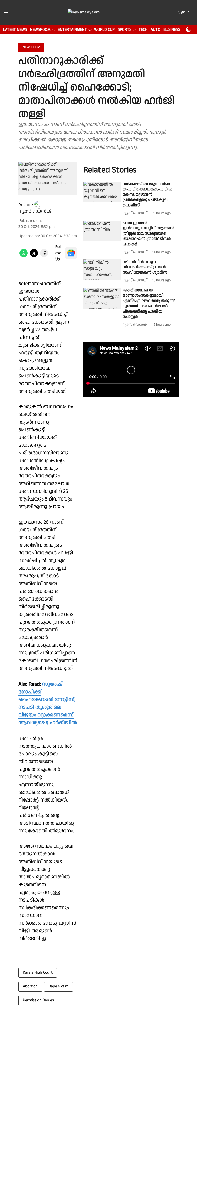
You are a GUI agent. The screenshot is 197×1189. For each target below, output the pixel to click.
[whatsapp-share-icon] (23, 256)
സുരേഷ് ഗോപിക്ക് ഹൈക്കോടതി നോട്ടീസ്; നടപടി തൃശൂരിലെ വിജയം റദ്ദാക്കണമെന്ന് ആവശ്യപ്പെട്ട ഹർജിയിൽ (47, 703)
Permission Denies (38, 1000)
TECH (143, 30)
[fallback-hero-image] (102, 192)
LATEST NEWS (15, 30)
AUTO (155, 30)
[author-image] (38, 205)
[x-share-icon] (34, 256)
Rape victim (58, 986)
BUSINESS (171, 30)
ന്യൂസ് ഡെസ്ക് (34, 211)
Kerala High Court (38, 972)
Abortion (30, 986)
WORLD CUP (104, 30)
